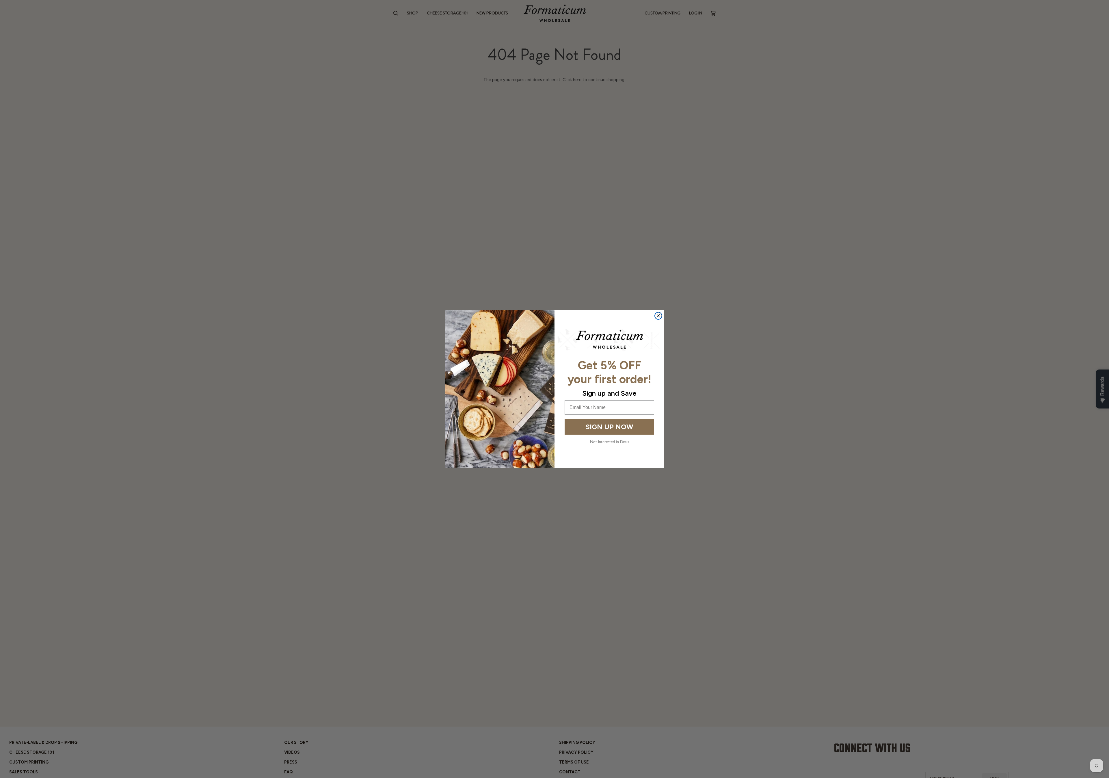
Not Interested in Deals (609, 441)
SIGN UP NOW (609, 426)
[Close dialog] (658, 315)
